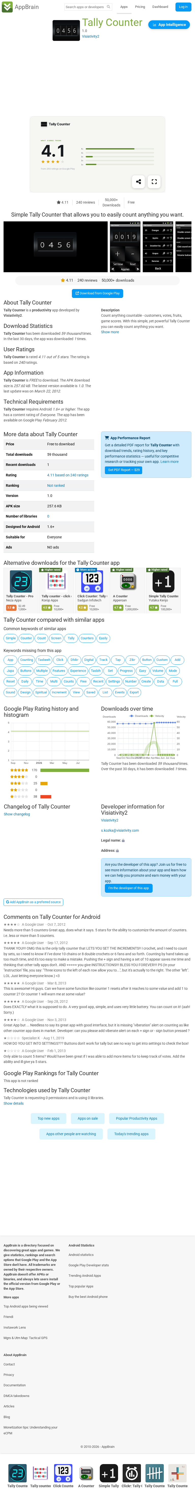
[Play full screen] (154, 182)
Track (103, 660)
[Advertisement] (97, 80)
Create (146, 681)
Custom (162, 660)
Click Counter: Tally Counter (92, 596)
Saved (90, 692)
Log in (183, 7)
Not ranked (56, 485)
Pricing (140, 7)
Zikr (132, 660)
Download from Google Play (99, 293)
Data (160, 681)
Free (83, 681)
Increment (59, 692)
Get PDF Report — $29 (124, 470)
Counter (26, 638)
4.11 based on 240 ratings (67, 475)
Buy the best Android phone (88, 1297)
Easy (142, 671)
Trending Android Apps (85, 1276)
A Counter (120, 596)
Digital (88, 660)
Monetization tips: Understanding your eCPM (30, 1430)
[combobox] (85, 7)
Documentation (15, 1385)
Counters (87, 638)
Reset (10, 681)
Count (41, 638)
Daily (24, 681)
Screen (56, 638)
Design (25, 692)
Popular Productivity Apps (136, 1118)
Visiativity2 (109, 820)
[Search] (108, 7)
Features (59, 671)
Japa (10, 671)
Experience (78, 671)
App (10, 660)
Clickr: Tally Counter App (132, 1486)
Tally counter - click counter (57, 596)
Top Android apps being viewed (26, 1306)
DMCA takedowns (16, 1396)
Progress (126, 671)
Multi (53, 681)
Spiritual (41, 692)
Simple (11, 638)
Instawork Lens (15, 1327)
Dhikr (74, 660)
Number (131, 681)
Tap (118, 660)
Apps (124, 7)
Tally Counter (154, 1486)
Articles (9, 1406)
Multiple (42, 671)
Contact (9, 1364)
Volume (157, 671)
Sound (10, 692)
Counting (26, 660)
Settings (114, 681)
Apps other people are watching (71, 1134)
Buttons (25, 671)
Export (134, 692)
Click (59, 660)
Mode (173, 671)
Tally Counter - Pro (19, 596)
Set (110, 671)
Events (120, 692)
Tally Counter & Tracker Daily (177, 1486)
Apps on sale (88, 1118)
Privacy (9, 1375)
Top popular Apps (81, 1286)
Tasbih (96, 671)
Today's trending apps (132, 1134)
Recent (98, 681)
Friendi (8, 1317)
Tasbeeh (44, 660)
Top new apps (49, 1118)
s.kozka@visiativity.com (120, 830)
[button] (146, 840)
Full (175, 681)
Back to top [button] (184, 1448)
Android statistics (81, 1255)
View (76, 692)
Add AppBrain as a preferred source (35, 902)
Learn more (169, 462)
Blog (7, 1417)
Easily (103, 638)
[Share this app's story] (138, 182)
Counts (69, 681)
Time (39, 681)
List (105, 692)
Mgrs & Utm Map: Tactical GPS (25, 1338)
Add (177, 660)
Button (147, 660)
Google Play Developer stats (89, 1265)
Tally (71, 638)
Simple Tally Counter (163, 596)
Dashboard (160, 7)
